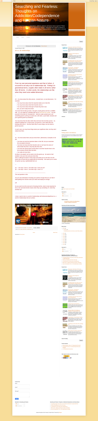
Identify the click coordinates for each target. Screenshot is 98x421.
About (22, 37)
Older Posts (55, 232)
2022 (64, 228)
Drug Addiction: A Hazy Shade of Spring (75, 95)
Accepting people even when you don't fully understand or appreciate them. (75, 61)
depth (22, 229)
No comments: (29, 227)
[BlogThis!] (35, 227)
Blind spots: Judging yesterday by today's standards (72, 262)
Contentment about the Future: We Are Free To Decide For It (75, 75)
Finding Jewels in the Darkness (73, 81)
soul (32, 229)
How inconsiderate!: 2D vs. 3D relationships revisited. (72, 263)
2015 (64, 242)
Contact (28, 37)
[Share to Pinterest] (39, 227)
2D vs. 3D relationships (22, 50)
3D (19, 229)
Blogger (60, 412)
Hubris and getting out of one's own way (70, 259)
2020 (64, 234)
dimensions (25, 229)
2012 (64, 244)
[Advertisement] (72, 158)
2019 (64, 236)
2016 (64, 241)
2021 (64, 233)
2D (18, 229)
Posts (64, 193)
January (65, 229)
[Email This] (34, 227)
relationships (29, 229)
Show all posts (44, 46)
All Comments (65, 195)
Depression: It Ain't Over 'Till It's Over (74, 47)
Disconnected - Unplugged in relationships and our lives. (73, 68)
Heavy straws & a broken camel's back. (75, 108)
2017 (64, 239)
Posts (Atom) (22, 234)
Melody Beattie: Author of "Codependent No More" (72, 345)
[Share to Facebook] (38, 227)
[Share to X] (36, 227)
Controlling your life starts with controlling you (71, 261)
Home (17, 37)
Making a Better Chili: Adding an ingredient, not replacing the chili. (74, 89)
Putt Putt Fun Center (44, 112)
